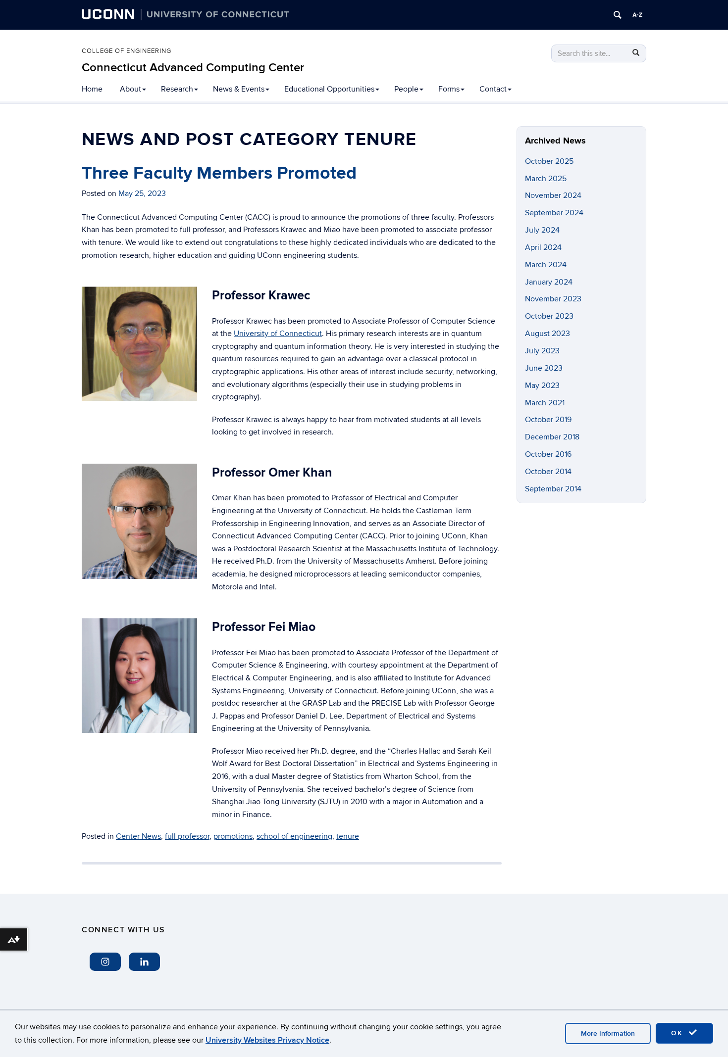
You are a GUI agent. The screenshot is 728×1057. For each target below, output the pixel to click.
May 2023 (542, 385)
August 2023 (547, 333)
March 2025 (546, 179)
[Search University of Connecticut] (617, 15)
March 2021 (545, 403)
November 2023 (553, 299)
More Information (608, 1033)
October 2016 (548, 454)
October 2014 (548, 472)
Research (177, 89)
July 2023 (542, 351)
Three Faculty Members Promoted (219, 173)
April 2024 (543, 247)
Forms (449, 89)
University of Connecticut (278, 333)
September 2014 (553, 489)
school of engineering (294, 836)
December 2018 (552, 437)
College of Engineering (126, 51)
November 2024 (553, 195)
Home (92, 89)
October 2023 (549, 316)
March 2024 (546, 265)
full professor (187, 836)
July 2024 (542, 230)
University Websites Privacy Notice (267, 1040)
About (130, 89)
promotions (233, 836)
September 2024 (554, 213)
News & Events (238, 89)
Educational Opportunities (329, 89)
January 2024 (548, 282)
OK (678, 1033)
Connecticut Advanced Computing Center (193, 67)
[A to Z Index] (637, 15)
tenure (347, 836)
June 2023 (544, 368)
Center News (138, 836)
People (406, 89)
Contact (493, 89)
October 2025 (549, 161)
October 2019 (548, 420)
